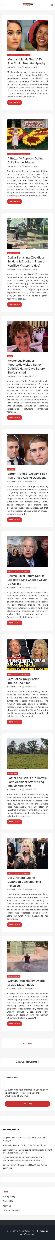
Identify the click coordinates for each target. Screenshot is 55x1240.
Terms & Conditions (12, 1210)
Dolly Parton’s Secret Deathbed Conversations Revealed (24, 881)
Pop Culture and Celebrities (19, 55)
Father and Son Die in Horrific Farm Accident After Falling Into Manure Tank (27, 782)
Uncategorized (13, 976)
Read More (13, 102)
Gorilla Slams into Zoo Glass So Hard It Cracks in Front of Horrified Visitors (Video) (26, 261)
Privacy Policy (9, 1196)
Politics (11, 469)
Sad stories (12, 773)
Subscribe (27, 1104)
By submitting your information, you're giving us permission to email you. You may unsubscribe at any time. (26, 1092)
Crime (10, 356)
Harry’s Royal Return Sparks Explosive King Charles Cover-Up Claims (28, 579)
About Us (7, 1206)
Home (5, 1192)
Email (11, 1077)
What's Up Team (15, 67)
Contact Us (8, 1201)
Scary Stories (13, 253)
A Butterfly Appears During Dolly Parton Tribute (24, 1145)
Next (30, 1043)
